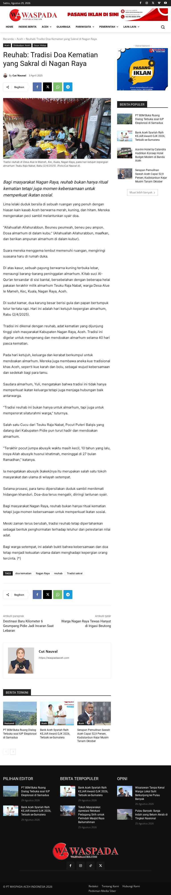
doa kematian (23, 573)
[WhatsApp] (57, 86)
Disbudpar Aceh (21, 45)
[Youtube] (165, 3)
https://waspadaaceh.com (54, 657)
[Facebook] (140, 3)
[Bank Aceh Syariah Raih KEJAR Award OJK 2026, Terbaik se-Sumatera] (57, 713)
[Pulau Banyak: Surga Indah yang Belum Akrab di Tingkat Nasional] (124, 814)
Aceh (20, 39)
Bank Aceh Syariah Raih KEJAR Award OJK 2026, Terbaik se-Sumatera (55, 733)
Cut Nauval (19, 75)
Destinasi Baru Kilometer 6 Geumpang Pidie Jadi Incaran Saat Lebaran (28, 626)
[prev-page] (6, 752)
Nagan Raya (43, 573)
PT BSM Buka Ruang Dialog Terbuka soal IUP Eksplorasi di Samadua (20, 733)
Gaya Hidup (40, 45)
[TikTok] (90, 866)
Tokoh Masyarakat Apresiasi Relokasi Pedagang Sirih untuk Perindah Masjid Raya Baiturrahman (91, 815)
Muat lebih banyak (141, 192)
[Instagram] (146, 3)
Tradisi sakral (74, 573)
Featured (9, 723)
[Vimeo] (159, 3)
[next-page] (13, 752)
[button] (162, 27)
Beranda (8, 39)
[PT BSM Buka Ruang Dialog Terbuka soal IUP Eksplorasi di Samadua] (20, 713)
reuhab (58, 573)
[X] (153, 3)
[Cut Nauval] (6, 75)
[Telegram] (67, 86)
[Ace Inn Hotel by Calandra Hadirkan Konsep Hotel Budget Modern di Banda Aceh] (124, 153)
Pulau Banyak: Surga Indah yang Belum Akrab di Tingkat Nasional (151, 814)
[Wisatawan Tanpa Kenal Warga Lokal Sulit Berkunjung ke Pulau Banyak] (124, 791)
